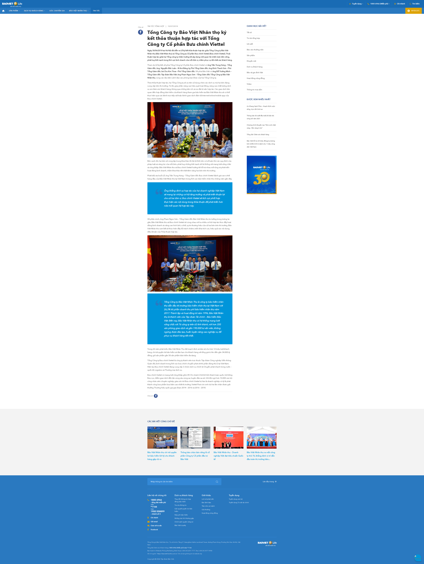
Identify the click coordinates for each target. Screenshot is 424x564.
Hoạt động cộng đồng (256, 78)
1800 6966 (158, 501)
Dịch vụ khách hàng (33, 11)
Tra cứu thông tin (180, 505)
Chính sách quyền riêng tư (184, 522)
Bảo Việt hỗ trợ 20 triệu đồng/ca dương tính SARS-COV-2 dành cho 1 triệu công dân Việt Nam (261, 144)
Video (249, 84)
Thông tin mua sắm (254, 89)
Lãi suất (250, 44)
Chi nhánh (401, 4)
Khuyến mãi (251, 61)
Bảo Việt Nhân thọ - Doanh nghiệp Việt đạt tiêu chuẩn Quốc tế (228, 456)
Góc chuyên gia (57, 11)
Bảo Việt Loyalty (180, 525)
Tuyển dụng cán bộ (236, 499)
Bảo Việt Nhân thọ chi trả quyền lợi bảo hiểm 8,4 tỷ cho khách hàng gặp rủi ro (162, 456)
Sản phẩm (13, 11)
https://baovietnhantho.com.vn (167, 554)
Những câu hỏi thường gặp (184, 518)
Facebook (154, 530)
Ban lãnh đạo (206, 503)
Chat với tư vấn (156, 526)
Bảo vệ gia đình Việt (255, 72)
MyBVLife (415, 10)
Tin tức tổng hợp (253, 38)
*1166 (154, 506)
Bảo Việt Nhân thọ (78, 11)
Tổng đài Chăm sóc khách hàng (258, 134)
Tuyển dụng (357, 4)
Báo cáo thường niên (255, 49)
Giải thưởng (206, 510)
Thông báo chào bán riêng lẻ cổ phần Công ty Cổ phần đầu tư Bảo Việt (195, 456)
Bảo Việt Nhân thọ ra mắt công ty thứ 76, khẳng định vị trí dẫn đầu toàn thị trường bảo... (261, 456)
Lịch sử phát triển (208, 499)
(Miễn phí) (379, 4)
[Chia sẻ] (140, 32)
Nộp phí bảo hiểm (181, 515)
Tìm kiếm (416, 4)
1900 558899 (158, 512)
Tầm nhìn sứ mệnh (208, 506)
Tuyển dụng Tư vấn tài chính (239, 503)
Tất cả (249, 32)
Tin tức (96, 11)
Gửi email (154, 522)
